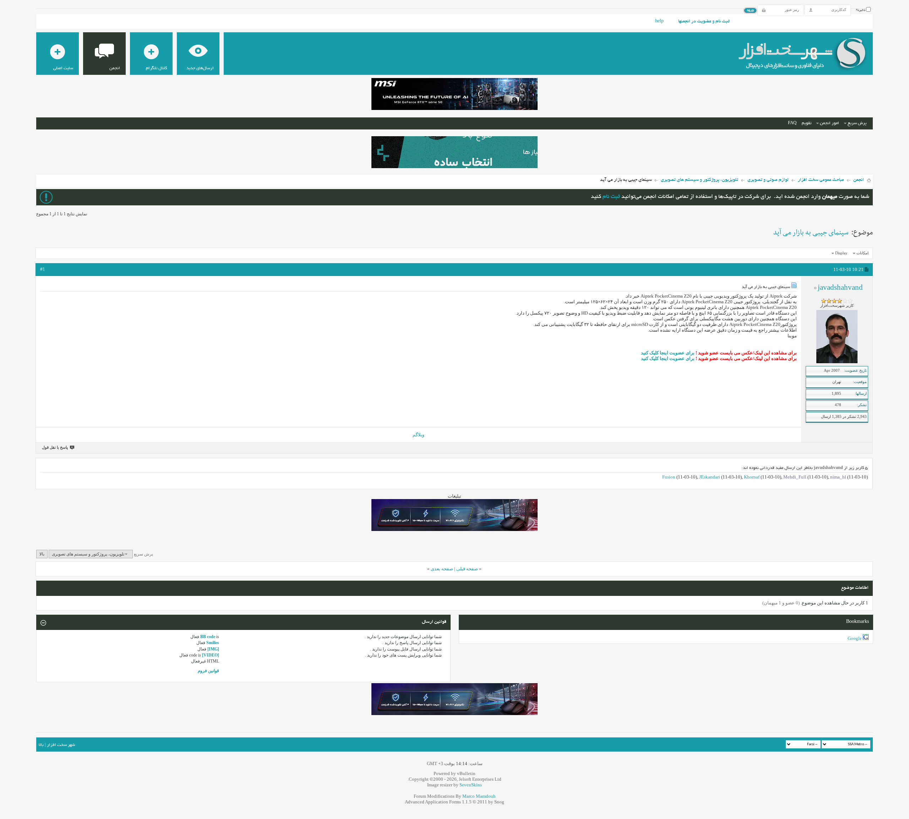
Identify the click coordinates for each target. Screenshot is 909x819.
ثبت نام (611, 197)
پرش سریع (857, 123)
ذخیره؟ (861, 10)
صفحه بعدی (442, 568)
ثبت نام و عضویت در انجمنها (704, 21)
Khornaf (752, 477)
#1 (42, 269)
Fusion (668, 477)
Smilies (212, 642)
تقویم (806, 123)
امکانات (862, 253)
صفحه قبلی (467, 568)
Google (855, 638)
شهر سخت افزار (61, 745)
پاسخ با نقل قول (55, 447)
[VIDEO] (210, 655)
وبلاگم (418, 434)
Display (841, 253)
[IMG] (213, 649)
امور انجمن (829, 123)
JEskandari (709, 477)
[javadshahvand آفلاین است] (837, 362)
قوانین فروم (208, 670)
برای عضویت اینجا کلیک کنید (668, 352)
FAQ (792, 123)
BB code (207, 636)
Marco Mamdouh (479, 796)
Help (659, 21)
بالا (41, 554)
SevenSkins (470, 784)
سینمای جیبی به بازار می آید (811, 233)
